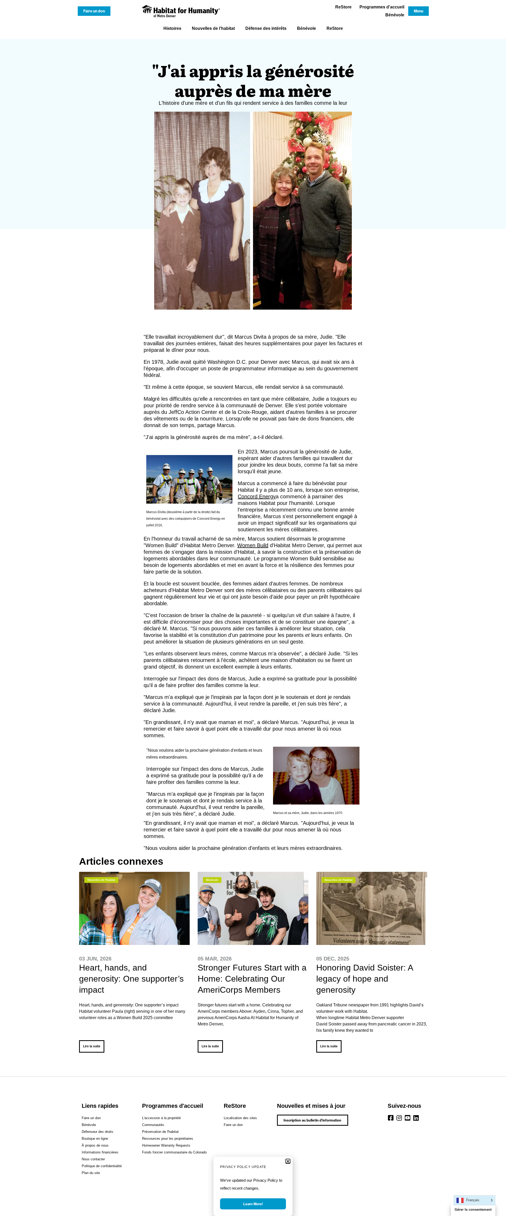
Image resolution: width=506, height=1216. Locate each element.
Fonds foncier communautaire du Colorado (174, 1152)
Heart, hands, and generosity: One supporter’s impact (131, 979)
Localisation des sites (240, 1118)
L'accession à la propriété (161, 1118)
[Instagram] (399, 1118)
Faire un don (91, 1118)
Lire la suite (91, 1046)
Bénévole (394, 15)
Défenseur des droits (97, 1132)
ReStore (343, 7)
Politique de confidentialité (102, 1166)
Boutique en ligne (95, 1139)
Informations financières (100, 1152)
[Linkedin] (416, 1118)
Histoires (172, 28)
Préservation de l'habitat (160, 1132)
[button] (288, 1161)
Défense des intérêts (265, 28)
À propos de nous (95, 1145)
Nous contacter (93, 1159)
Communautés (153, 1125)
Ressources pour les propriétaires (167, 1139)
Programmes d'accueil (381, 7)
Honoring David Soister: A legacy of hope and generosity (364, 979)
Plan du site (91, 1173)
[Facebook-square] (391, 1118)
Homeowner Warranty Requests (166, 1145)
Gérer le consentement (473, 1210)
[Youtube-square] (408, 1118)
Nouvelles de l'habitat (213, 28)
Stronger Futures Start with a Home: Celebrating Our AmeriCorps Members (252, 979)
